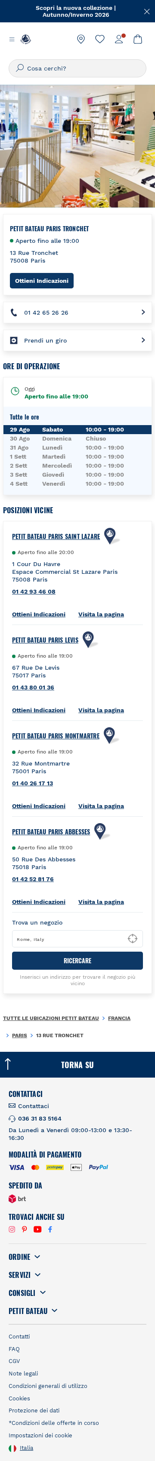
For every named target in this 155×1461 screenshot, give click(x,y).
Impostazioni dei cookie (40, 1435)
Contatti (19, 1336)
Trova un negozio (37, 922)
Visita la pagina (101, 614)
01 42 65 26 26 (46, 312)
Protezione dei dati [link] (34, 1410)
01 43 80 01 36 (33, 687)
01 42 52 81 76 (33, 879)
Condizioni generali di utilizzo (48, 1386)
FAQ (14, 1349)
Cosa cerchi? (46, 68)
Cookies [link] (19, 1398)
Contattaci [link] (33, 1106)
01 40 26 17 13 (32, 783)
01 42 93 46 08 (34, 591)
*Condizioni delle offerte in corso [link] (54, 1423)
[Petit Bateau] (25, 39)
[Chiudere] (147, 10)
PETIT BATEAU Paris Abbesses (51, 832)
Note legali (23, 1373)
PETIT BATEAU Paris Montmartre (55, 736)
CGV (14, 1361)
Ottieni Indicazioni (44, 280)
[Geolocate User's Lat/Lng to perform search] (132, 939)
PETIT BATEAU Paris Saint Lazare (56, 536)
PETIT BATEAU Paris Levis (45, 640)
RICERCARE (77, 960)
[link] (81, 39)
